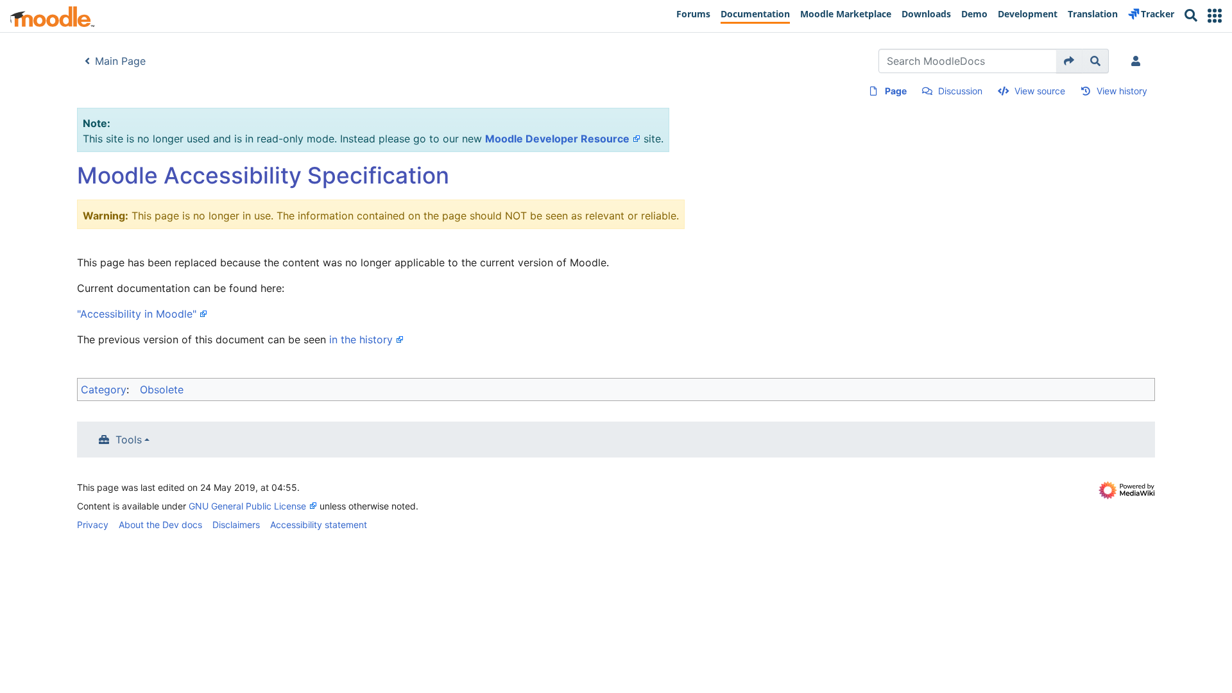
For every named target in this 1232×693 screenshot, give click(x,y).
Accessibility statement (318, 524)
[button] (1214, 15)
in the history (361, 339)
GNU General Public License (247, 506)
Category (103, 389)
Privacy (92, 524)
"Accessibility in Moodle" (136, 313)
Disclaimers (236, 524)
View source (1039, 90)
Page (896, 90)
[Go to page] (1069, 61)
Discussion (960, 90)
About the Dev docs (160, 524)
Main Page (120, 61)
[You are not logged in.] (1138, 61)
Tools (129, 439)
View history (1122, 90)
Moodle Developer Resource (557, 138)
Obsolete (162, 389)
